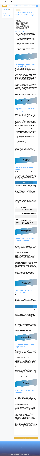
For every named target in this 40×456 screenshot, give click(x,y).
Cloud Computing (6, 13)
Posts (3, 449)
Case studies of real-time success (21, 28)
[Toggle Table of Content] (35, 20)
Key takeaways (19, 21)
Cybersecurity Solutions (7, 15)
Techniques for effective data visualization (22, 25)
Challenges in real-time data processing (22, 26)
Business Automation (6, 11)
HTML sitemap (23, 447)
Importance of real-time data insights (22, 23)
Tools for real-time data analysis (21, 24)
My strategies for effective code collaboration (10, 5)
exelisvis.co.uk (7, 2)
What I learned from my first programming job (26, 5)
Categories (4, 447)
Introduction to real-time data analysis (22, 22)
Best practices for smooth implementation (22, 27)
